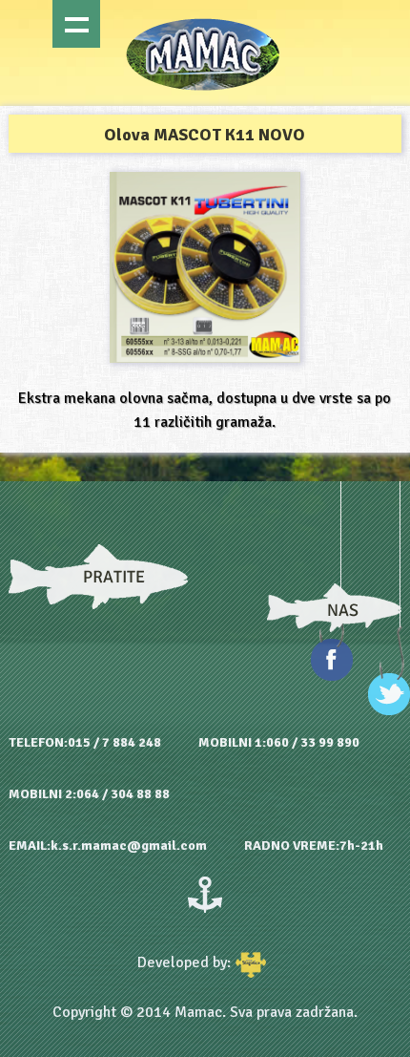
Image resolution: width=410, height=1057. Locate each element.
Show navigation (76, 24)
